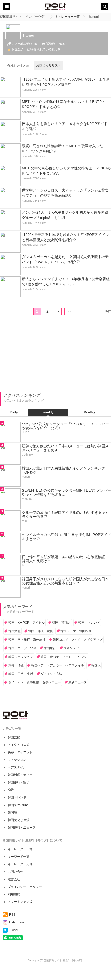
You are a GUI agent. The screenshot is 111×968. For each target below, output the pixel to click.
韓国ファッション (20, 657)
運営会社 (14, 879)
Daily (14, 412)
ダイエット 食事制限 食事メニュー (34, 682)
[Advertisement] (38, 355)
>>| (69, 311)
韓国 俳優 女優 (40, 631)
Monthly (89, 412)
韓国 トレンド (89, 622)
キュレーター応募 (20, 864)
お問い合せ (15, 871)
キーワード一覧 (18, 856)
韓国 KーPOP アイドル (26, 622)
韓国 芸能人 (61, 622)
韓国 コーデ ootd (22, 648)
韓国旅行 (50, 648)
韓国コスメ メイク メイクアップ (77, 639)
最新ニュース (77, 682)
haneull (26, 89)
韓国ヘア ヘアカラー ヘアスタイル (57, 665)
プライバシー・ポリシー (25, 887)
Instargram (16, 922)
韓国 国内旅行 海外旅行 (26, 639)
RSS (12, 914)
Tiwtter (13, 930)
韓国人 (96, 665)
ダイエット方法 (51, 674)
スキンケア (71, 648)
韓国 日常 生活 (20, 674)
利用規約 (14, 894)
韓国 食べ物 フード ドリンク (64, 657)
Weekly (48, 412)
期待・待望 (16, 665)
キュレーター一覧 (20, 849)
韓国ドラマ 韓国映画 (75, 631)
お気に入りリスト (48, 65)
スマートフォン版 (20, 902)
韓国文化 (14, 631)
